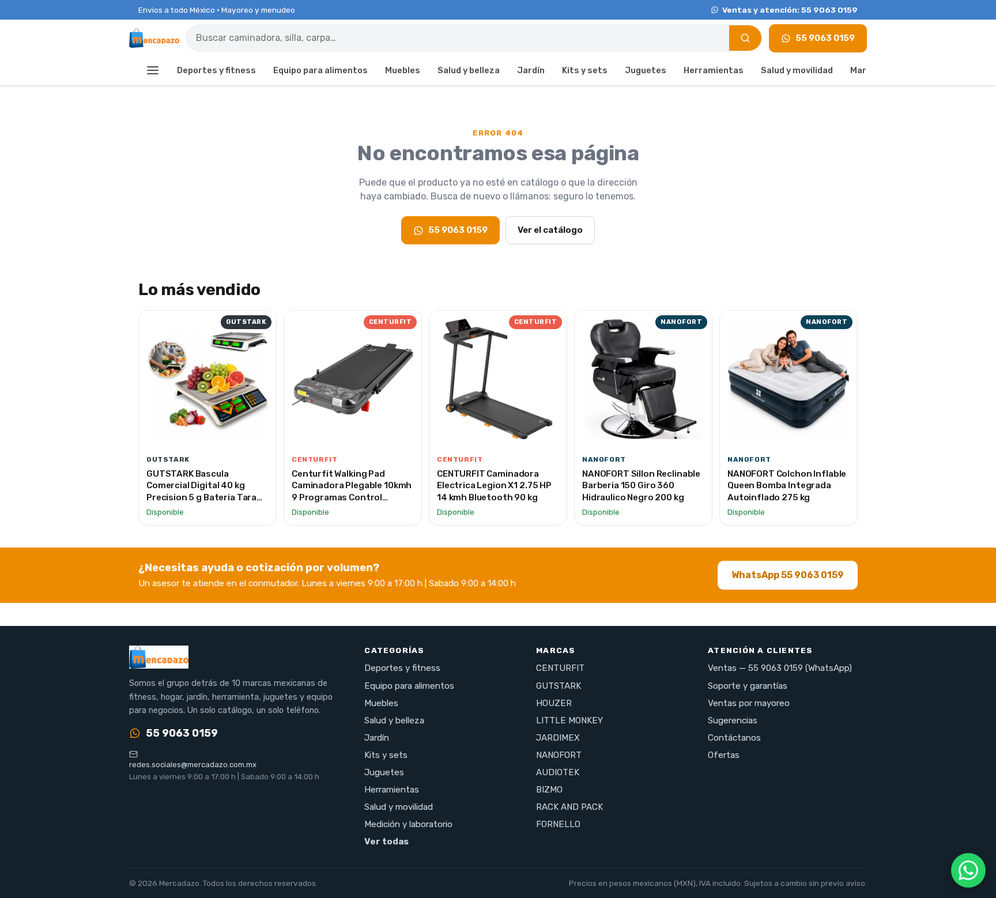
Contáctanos (734, 738)
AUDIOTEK (557, 772)
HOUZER (554, 703)
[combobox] (458, 38)
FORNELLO (558, 824)
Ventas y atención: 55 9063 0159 (790, 9)
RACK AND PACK (569, 807)
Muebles (402, 70)
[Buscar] (745, 38)
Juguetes (645, 70)
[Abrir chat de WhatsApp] (968, 870)
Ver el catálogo (550, 230)
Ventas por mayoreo (749, 703)
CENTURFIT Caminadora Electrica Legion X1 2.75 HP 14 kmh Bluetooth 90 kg (494, 486)
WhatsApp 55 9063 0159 (787, 574)
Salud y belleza (468, 70)
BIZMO (549, 789)
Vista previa (213, 434)
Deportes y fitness (216, 70)
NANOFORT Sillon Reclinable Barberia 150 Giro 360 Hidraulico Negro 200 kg (641, 486)
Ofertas (724, 755)
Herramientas (714, 70)
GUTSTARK (558, 686)
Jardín (531, 70)
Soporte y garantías (747, 686)
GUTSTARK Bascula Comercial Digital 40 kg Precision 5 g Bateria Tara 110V (201, 492)
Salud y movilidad (797, 70)
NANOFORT (559, 755)
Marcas (866, 70)
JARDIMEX (558, 738)
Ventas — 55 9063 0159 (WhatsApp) (780, 668)
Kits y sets (585, 70)
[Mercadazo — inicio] (154, 38)
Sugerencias (732, 720)
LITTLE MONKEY (569, 720)
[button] (152, 71)
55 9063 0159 (825, 38)
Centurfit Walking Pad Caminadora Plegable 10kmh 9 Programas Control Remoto (352, 492)
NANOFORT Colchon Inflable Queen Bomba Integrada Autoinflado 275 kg (786, 486)
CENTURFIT (560, 668)
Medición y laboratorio (408, 824)
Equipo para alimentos (320, 70)
